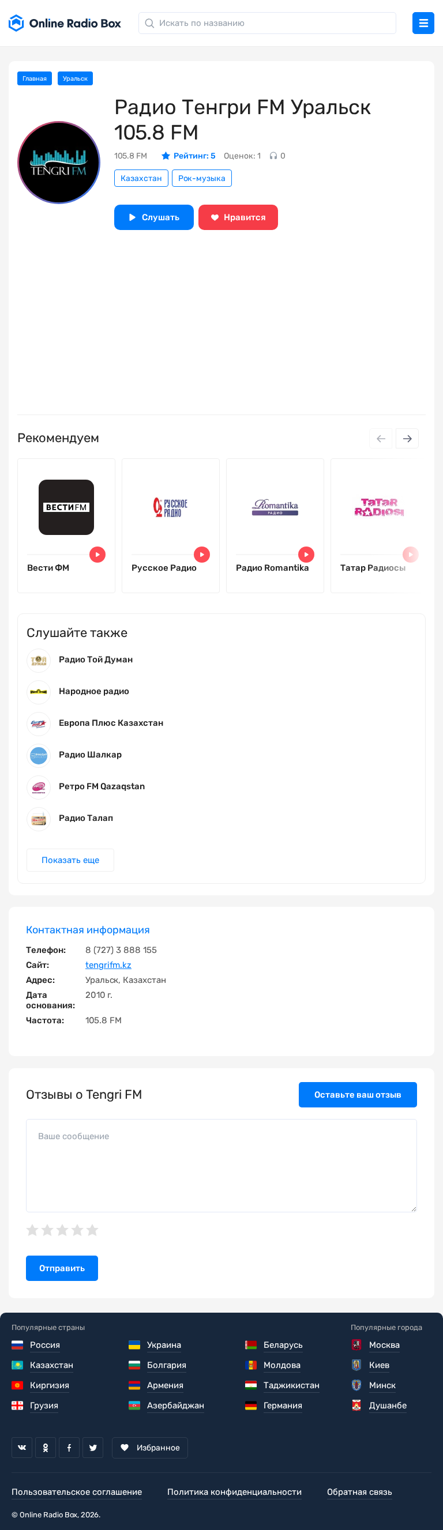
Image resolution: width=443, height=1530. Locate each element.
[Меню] (423, 23)
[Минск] (357, 1385)
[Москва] (357, 1345)
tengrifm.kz (108, 965)
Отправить (62, 1268)
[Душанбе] (357, 1405)
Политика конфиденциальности (234, 1492)
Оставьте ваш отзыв (357, 1095)
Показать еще (70, 860)
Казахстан (141, 178)
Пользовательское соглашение (77, 1492)
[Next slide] (407, 438)
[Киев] (357, 1365)
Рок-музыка (202, 178)
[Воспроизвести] (97, 555)
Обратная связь (359, 1492)
